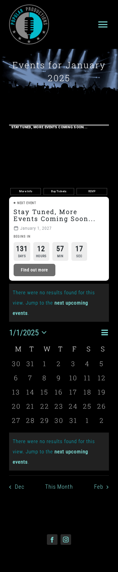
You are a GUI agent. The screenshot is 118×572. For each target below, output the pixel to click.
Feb (98, 487)
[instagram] (66, 539)
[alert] (59, 452)
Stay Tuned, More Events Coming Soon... (55, 215)
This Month (59, 487)
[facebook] (52, 539)
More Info (25, 191)
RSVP (92, 191)
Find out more (34, 269)
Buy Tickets (59, 191)
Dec (20, 487)
